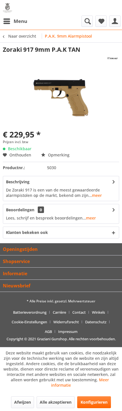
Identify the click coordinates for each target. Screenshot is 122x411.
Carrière (59, 312)
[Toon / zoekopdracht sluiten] (87, 21)
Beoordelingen (20, 209)
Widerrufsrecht (66, 321)
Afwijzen (22, 402)
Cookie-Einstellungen (29, 321)
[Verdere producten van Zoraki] (112, 58)
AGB (48, 331)
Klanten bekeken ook (27, 232)
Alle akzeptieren (55, 402)
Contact (79, 312)
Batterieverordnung (30, 312)
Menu (20, 21)
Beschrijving (18, 181)
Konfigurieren (94, 402)
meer (97, 195)
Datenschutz (95, 321)
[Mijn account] (115, 21)
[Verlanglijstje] (101, 21)
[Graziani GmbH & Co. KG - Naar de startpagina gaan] (8, 8)
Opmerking (58, 155)
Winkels (98, 312)
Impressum (67, 331)
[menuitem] (15, 21)
